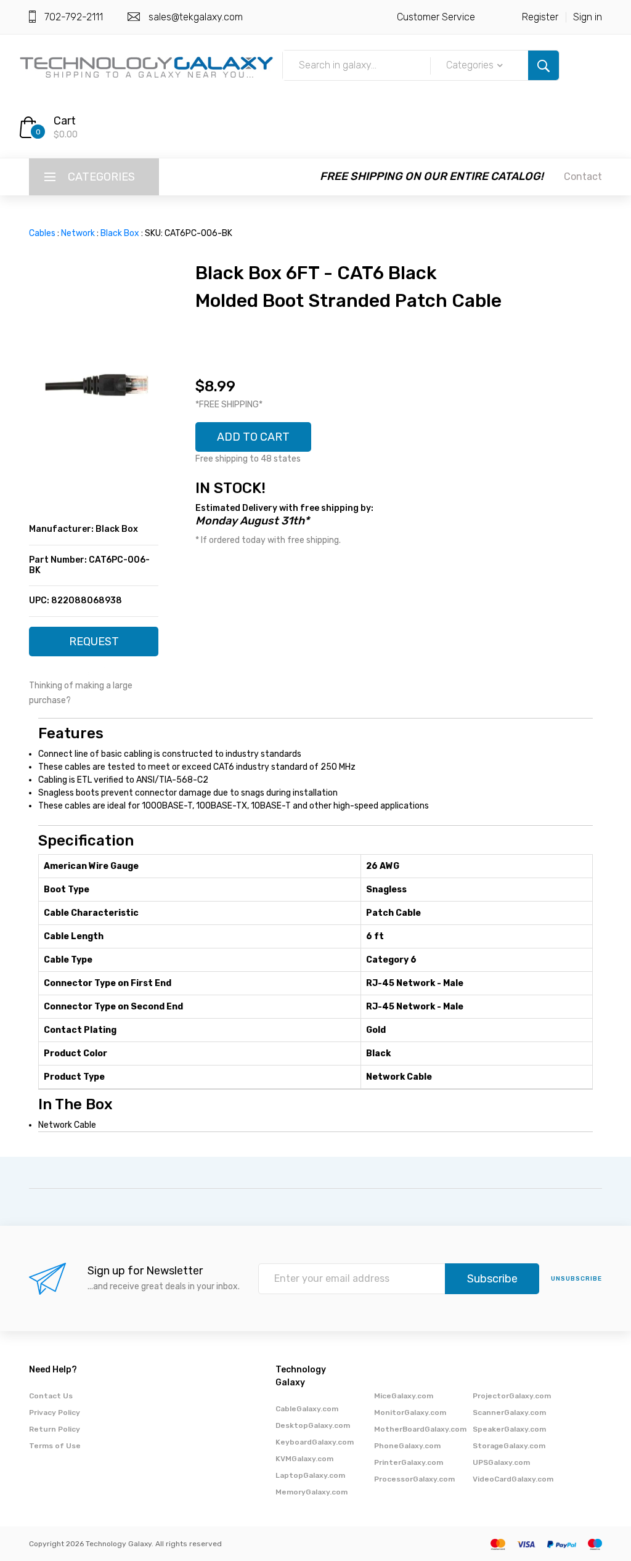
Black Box (119, 233)
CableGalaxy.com (306, 1408)
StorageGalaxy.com (509, 1445)
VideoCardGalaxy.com (513, 1479)
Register (540, 17)
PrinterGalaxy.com (408, 1462)
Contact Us (51, 1396)
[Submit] (543, 65)
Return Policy (54, 1429)
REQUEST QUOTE (94, 645)
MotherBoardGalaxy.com (420, 1429)
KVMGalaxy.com (304, 1458)
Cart (65, 121)
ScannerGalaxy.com (509, 1412)
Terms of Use (55, 1445)
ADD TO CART (253, 437)
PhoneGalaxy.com (407, 1445)
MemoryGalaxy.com (311, 1492)
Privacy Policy (54, 1412)
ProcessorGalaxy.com (414, 1479)
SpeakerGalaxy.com (509, 1429)
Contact (583, 176)
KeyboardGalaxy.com (314, 1442)
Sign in (587, 17)
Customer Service (436, 17)
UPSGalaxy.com (501, 1462)
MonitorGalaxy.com (410, 1412)
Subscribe (492, 1279)
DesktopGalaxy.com (312, 1425)
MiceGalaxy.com (403, 1396)
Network (78, 233)
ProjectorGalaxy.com (512, 1396)
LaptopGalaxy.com (310, 1475)
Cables (42, 233)
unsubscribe (576, 1278)
